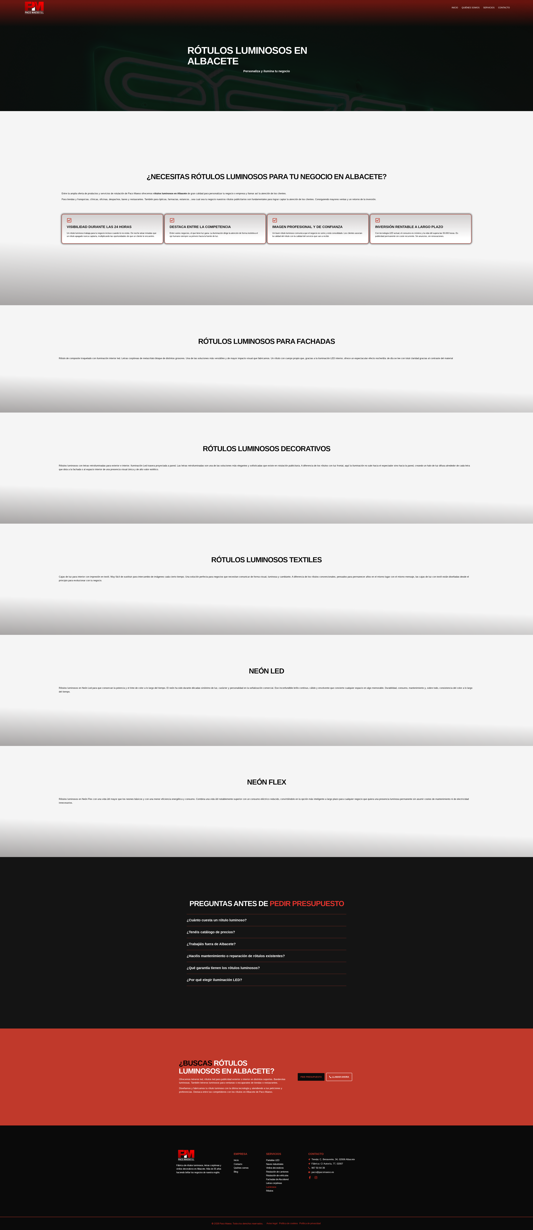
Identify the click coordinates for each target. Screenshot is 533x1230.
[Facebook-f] (309, 1177)
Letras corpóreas (274, 1183)
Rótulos (269, 1190)
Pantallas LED (272, 1160)
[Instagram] (315, 1177)
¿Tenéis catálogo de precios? (211, 932)
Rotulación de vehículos (277, 1175)
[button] (266, 922)
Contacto (504, 7)
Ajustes (323, 1225)
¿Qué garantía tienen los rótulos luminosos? (223, 968)
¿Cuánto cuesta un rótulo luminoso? (217, 920)
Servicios (489, 7)
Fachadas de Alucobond (277, 1179)
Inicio (455, 7)
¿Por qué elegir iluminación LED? (214, 980)
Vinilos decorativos (275, 1168)
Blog (236, 1171)
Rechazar (307, 1225)
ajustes (262, 1227)
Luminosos (271, 1187)
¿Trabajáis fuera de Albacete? (211, 944)
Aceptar (289, 1225)
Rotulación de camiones (277, 1171)
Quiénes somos (471, 7)
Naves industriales (274, 1164)
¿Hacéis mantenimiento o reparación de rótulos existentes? (236, 956)
